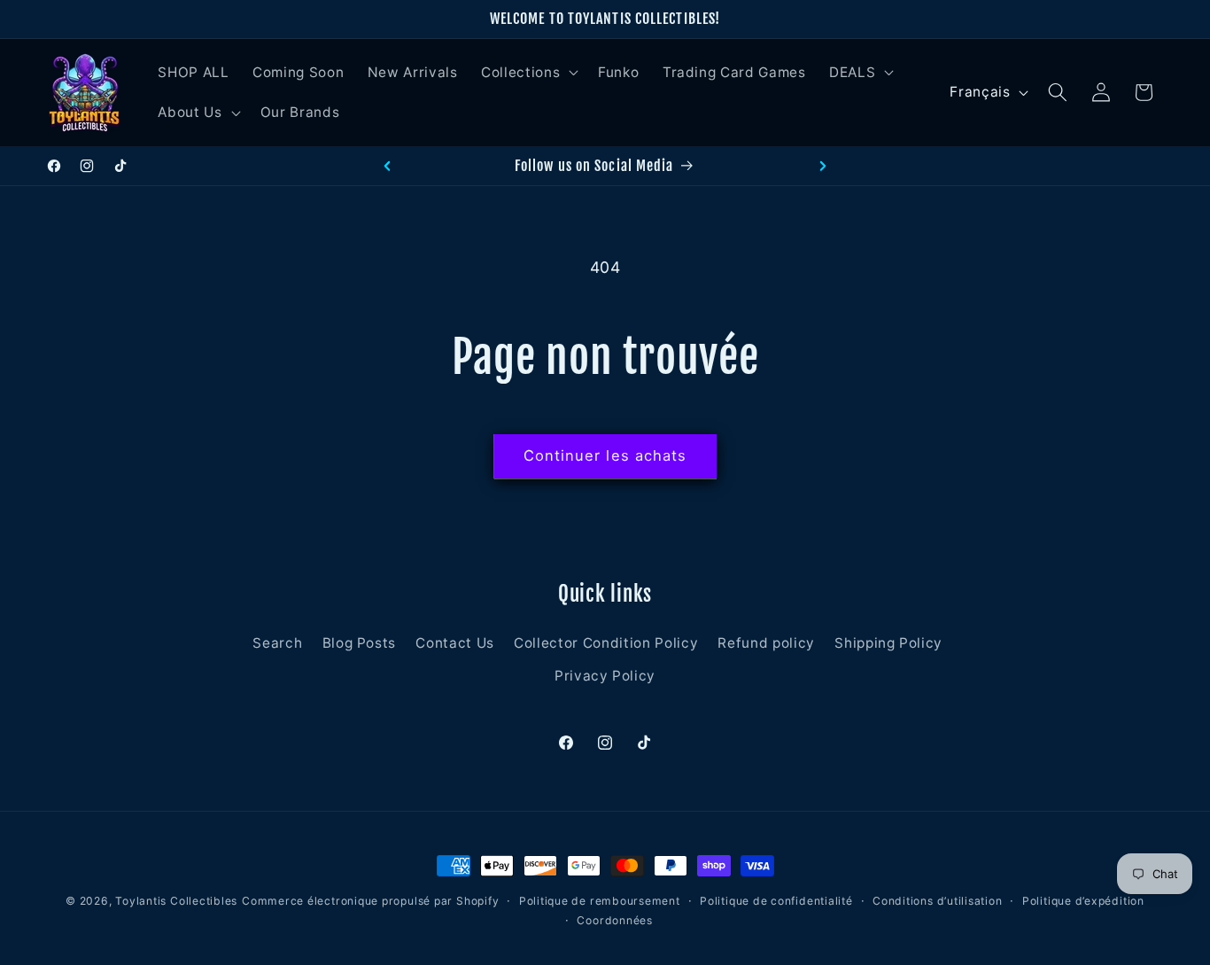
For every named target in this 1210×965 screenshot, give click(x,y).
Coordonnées (614, 919)
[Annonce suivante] (822, 165)
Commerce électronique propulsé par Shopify (370, 900)
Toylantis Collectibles (176, 900)
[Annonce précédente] (387, 165)
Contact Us (454, 642)
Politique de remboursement (599, 900)
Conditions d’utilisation (937, 900)
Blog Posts (359, 642)
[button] (527, 71)
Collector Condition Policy (606, 642)
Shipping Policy (888, 642)
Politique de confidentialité (776, 900)
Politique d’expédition (1083, 900)
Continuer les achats (605, 455)
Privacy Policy (605, 676)
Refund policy (766, 642)
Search (277, 642)
